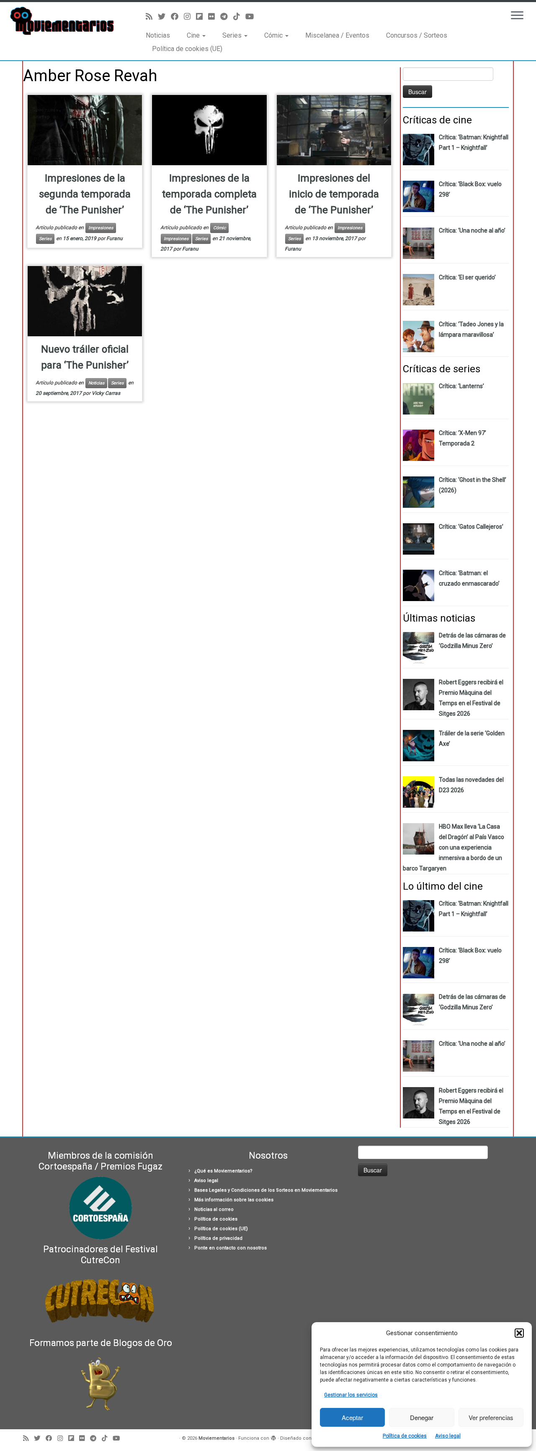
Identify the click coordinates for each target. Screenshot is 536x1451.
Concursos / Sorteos (416, 35)
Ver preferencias (491, 1417)
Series (232, 35)
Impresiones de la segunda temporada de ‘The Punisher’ (85, 194)
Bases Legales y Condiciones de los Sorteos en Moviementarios (266, 1190)
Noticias (158, 35)
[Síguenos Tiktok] (239, 16)
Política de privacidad (218, 1238)
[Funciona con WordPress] (273, 1437)
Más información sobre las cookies (233, 1200)
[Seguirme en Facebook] (177, 16)
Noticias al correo (214, 1209)
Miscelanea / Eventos (337, 35)
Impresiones (100, 227)
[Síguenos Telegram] (226, 16)
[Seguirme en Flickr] (214, 16)
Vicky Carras (106, 393)
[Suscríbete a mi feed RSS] (152, 16)
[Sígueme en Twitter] (164, 16)
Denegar (421, 1417)
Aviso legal (448, 1436)
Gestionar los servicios (351, 1395)
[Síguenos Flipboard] (202, 16)
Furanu (114, 238)
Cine (194, 35)
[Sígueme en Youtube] (252, 16)
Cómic (274, 35)
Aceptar (352, 1417)
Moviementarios (216, 1438)
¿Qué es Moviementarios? (223, 1171)
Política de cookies (405, 1436)
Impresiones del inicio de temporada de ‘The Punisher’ (334, 194)
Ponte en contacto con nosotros (230, 1248)
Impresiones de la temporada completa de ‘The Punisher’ (209, 194)
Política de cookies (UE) (187, 49)
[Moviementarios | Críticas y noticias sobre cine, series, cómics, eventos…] (62, 21)
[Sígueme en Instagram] (190, 16)
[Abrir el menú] (517, 16)
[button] (519, 1333)
